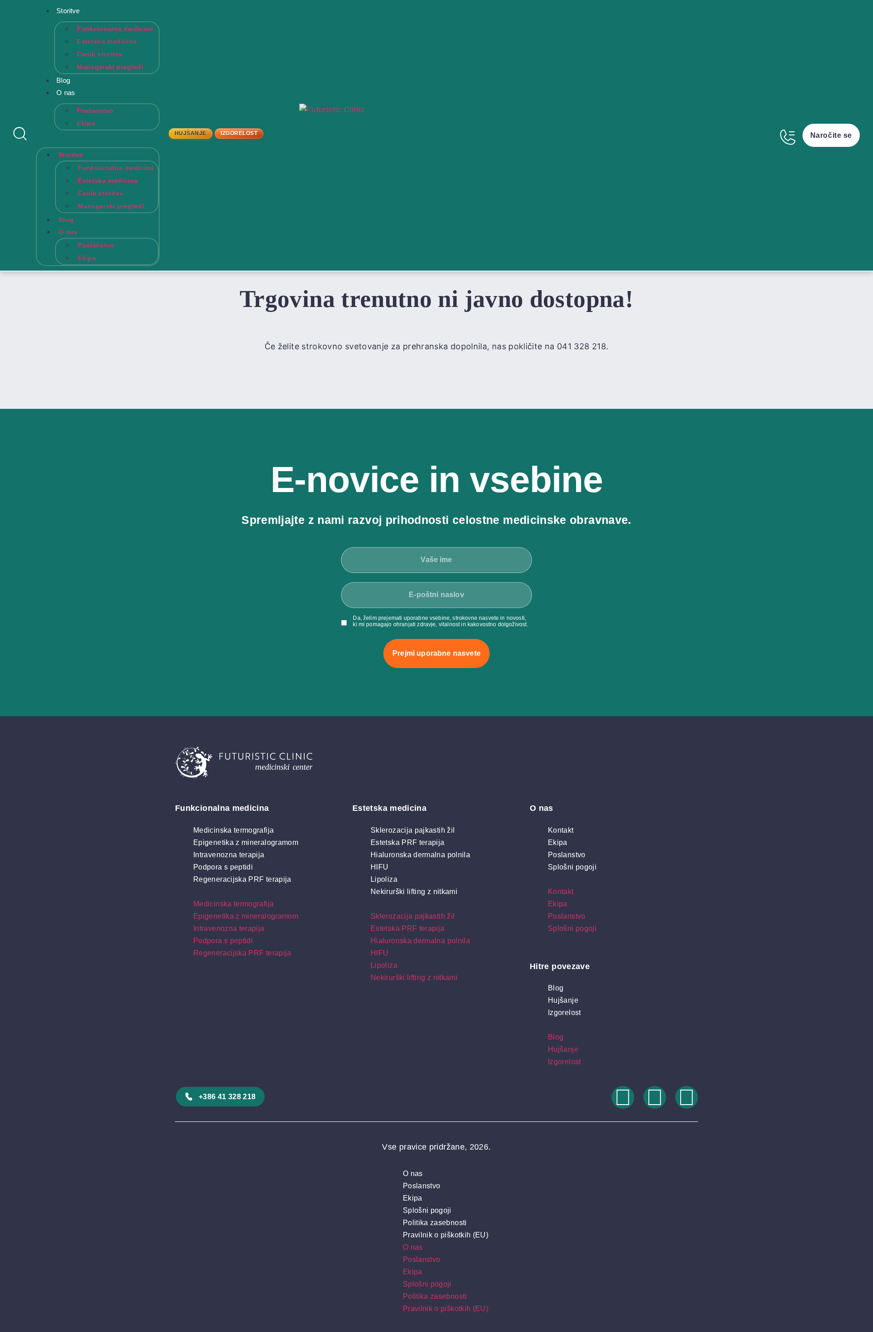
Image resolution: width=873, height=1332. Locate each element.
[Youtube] (686, 1097)
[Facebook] (654, 1097)
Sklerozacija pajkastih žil (413, 830)
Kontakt (561, 830)
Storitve (68, 11)
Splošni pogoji (572, 867)
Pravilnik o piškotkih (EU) (445, 1235)
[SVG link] (436, 764)
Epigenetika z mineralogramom (245, 842)
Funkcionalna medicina (115, 28)
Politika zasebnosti (435, 1222)
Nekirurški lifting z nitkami (414, 891)
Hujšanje (563, 1000)
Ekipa (86, 123)
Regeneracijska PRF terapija (242, 879)
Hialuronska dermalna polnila (420, 855)
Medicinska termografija (233, 830)
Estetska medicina (106, 41)
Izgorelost (564, 1012)
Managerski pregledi (110, 66)
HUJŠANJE (190, 133)
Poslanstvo (95, 110)
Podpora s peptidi (223, 867)
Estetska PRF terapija (408, 842)
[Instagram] (623, 1097)
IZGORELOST (239, 133)
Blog (63, 80)
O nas (65, 92)
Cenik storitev (99, 54)
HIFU (379, 867)
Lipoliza (384, 879)
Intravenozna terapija (229, 855)
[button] (98, 137)
